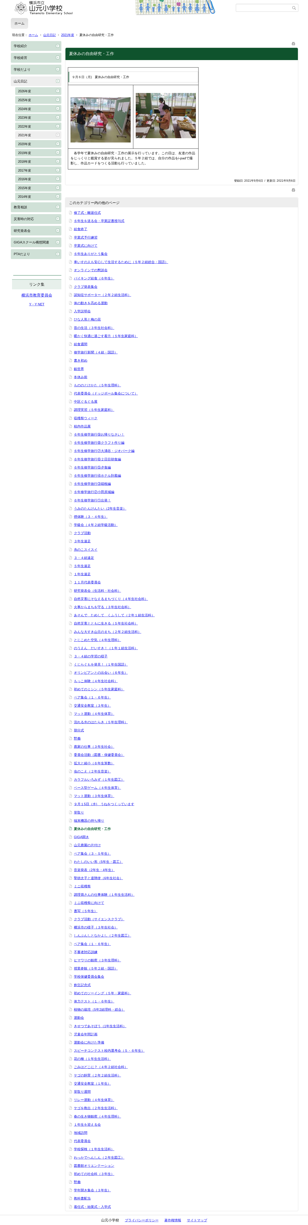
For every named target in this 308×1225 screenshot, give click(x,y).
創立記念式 (82, 985)
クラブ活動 (82, 533)
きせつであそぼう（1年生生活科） (100, 1026)
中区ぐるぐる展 (85, 401)
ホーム (19, 23)
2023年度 (24, 117)
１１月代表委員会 (87, 582)
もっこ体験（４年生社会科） (96, 681)
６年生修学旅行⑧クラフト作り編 (99, 443)
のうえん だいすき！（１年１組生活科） (106, 648)
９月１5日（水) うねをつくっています (104, 804)
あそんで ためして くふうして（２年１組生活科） (114, 615)
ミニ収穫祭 (82, 886)
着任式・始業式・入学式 (92, 1207)
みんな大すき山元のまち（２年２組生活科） (107, 632)
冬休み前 (80, 377)
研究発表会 (22, 231)
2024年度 (24, 109)
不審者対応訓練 (85, 952)
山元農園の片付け (87, 845)
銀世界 (79, 369)
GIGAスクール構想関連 (31, 242)
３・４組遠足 (84, 558)
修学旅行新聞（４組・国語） (96, 352)
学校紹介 (20, 46)
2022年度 (24, 126)
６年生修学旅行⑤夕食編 (92, 467)
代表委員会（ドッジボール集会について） (106, 393)
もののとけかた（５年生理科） (97, 385)
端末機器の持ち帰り (89, 821)
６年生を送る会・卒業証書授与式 (99, 221)
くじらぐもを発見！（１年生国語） (101, 664)
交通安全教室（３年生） (92, 705)
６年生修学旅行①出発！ (92, 500)
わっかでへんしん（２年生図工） (99, 1157)
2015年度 (24, 188)
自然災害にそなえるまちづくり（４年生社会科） (111, 599)
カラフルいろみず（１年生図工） (99, 779)
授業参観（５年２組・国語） (96, 968)
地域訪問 (80, 1133)
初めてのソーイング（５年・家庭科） (102, 993)
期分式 (79, 730)
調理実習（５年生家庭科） (94, 410)
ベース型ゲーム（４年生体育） (97, 788)
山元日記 (49, 35)
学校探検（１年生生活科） (94, 1149)
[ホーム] (123, 8)
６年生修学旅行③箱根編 (92, 484)
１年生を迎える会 (87, 1124)
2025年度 (24, 100)
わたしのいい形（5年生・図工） (98, 862)
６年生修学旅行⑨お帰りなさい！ (99, 434)
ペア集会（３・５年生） (92, 853)
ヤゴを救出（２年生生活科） (96, 1108)
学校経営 (20, 58)
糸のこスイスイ (85, 549)
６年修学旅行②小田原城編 (94, 492)
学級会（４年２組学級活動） (96, 525)
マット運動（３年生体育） (94, 796)
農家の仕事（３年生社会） (94, 747)
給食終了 (80, 229)
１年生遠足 (82, 574)
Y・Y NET (37, 304)
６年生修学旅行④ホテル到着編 (97, 475)
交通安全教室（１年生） (92, 1083)
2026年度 (24, 91)
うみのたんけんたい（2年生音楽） (100, 508)
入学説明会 (82, 311)
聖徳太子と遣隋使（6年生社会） (98, 878)
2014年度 (24, 196)
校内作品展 (82, 426)
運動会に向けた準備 (89, 1042)
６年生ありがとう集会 (91, 254)
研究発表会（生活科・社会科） (97, 591)
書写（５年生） (85, 911)
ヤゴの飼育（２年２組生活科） (97, 1075)
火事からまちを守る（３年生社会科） (102, 607)
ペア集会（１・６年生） (92, 697)
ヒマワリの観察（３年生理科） (97, 960)
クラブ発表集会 (85, 287)
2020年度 (24, 144)
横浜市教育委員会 (36, 295)
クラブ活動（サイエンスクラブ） (99, 919)
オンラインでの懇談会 (91, 270)
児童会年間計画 (85, 1034)
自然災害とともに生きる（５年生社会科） (106, 623)
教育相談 (20, 207)
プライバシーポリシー (142, 1220)
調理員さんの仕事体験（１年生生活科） (104, 895)
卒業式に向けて (85, 245)
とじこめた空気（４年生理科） (97, 640)
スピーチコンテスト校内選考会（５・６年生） (109, 1050)
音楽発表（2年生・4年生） (94, 870)
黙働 (77, 738)
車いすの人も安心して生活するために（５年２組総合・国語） (121, 262)
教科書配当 (82, 1198)
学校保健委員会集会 (89, 976)
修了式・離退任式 (87, 213)
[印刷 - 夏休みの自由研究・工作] (293, 42)
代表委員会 (82, 1141)
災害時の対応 (24, 219)
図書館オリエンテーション (94, 1166)
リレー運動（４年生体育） (94, 1100)
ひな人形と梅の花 (87, 319)
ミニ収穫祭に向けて (89, 903)
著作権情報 (172, 1220)
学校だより (22, 69)
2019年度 (24, 153)
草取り (79, 812)
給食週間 (80, 344)
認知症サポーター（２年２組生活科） (102, 295)
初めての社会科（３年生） (94, 1174)
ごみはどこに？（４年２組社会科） (101, 1067)
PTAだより (22, 254)
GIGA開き (81, 837)
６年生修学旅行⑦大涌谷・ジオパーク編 (104, 451)
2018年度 (24, 161)
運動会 (79, 1018)
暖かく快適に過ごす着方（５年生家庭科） (106, 336)
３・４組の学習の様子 (91, 656)
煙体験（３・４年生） (91, 517)
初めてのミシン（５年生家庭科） (99, 689)
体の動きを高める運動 (91, 303)
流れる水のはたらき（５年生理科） (101, 722)
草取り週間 (82, 1092)
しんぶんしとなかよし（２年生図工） (102, 935)
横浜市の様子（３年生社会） (96, 927)
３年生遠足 (82, 541)
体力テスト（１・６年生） (94, 1001)
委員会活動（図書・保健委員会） (99, 755)
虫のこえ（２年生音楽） (92, 771)
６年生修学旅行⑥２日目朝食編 (97, 459)
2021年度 (67, 35)
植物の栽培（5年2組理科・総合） (99, 1009)
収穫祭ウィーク (85, 418)
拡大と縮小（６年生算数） (94, 763)
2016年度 (24, 179)
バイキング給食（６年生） (94, 278)
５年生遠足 (82, 566)
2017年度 (24, 170)
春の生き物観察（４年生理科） (97, 1116)
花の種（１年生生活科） (92, 1059)
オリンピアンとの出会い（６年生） (101, 672)
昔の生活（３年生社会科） (94, 328)
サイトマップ (197, 1220)
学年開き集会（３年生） (92, 1190)
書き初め (80, 360)
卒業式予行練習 (85, 237)
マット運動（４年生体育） (94, 714)
